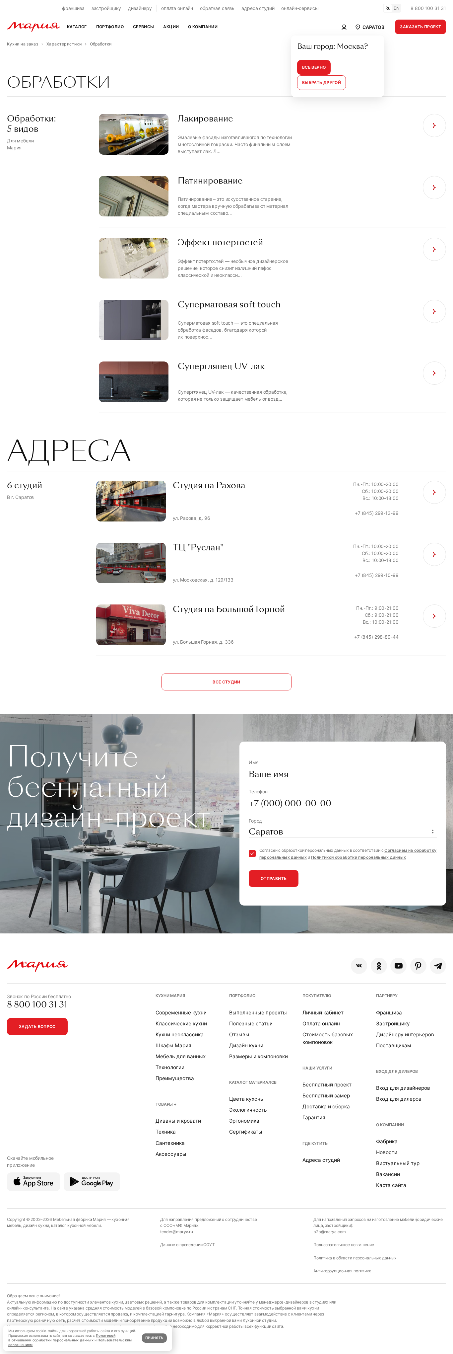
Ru (388, 8)
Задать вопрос (37, 1026)
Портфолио (242, 995)
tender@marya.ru (176, 1231)
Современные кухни (181, 1012)
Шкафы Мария (173, 1045)
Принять (154, 1338)
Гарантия (313, 1117)
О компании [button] (203, 26)
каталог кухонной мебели (76, 1225)
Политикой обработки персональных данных (358, 857)
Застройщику (393, 1023)
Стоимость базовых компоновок (327, 1038)
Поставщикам (393, 1045)
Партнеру (387, 995)
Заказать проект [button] (420, 26)
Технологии (170, 1067)
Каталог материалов (253, 1082)
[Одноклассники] (379, 966)
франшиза (73, 8)
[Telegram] (438, 966)
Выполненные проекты (258, 1012)
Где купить (315, 1143)
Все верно (314, 67)
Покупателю (316, 995)
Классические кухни (181, 1023)
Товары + (166, 1104)
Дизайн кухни (246, 1045)
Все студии (226, 681)
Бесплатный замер (326, 1095)
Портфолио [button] (110, 26)
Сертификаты (245, 1132)
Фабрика (387, 1141)
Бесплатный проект (327, 1084)
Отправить (274, 878)
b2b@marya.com (329, 1231)
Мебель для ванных (181, 1056)
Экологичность (248, 1110)
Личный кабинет (323, 1012)
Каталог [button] (77, 26)
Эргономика (244, 1121)
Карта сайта (391, 1185)
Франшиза (389, 1012)
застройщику (106, 8)
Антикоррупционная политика (342, 1270)
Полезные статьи (251, 1023)
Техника (166, 1132)
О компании (390, 1124)
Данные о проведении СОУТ (187, 1244)
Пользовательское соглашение (343, 1244)
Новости (386, 1152)
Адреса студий (321, 1160)
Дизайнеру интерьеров (405, 1034)
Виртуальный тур (398, 1163)
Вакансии (388, 1174)
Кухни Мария (170, 995)
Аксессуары (171, 1154)
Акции (171, 26)
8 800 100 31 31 (428, 8)
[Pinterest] (418, 966)
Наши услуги (317, 1068)
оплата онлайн (177, 8)
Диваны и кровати (178, 1121)
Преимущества (175, 1078)
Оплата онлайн (321, 1023)
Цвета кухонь (246, 1099)
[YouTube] (398, 966)
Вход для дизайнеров (403, 1088)
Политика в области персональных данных (355, 1257)
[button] (369, 27)
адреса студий (257, 8)
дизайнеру (140, 8)
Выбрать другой (321, 82)
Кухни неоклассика (180, 1034)
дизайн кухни (36, 1225)
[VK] (359, 966)
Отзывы (239, 1034)
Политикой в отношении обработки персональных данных (61, 1337)
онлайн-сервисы (299, 8)
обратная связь (217, 8)
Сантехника (170, 1143)
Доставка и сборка (326, 1106)
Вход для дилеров (397, 1071)
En (396, 8)
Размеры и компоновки (258, 1056)
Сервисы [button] (143, 26)
